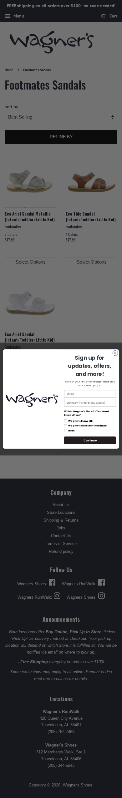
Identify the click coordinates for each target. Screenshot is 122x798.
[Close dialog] (115, 353)
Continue (90, 440)
